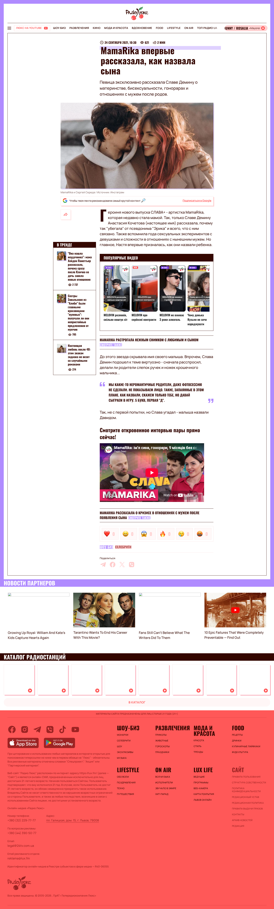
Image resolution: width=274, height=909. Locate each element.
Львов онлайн (203, 799)
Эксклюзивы (125, 752)
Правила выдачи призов (247, 808)
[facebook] (112, 564)
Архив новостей (242, 820)
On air (188, 28)
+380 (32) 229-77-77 (21, 820)
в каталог (137, 702)
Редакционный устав (245, 797)
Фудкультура (240, 752)
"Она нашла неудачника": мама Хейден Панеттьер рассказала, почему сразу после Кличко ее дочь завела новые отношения (80, 266)
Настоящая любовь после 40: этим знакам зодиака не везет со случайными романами (79, 355)
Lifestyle (174, 28)
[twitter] (122, 564)
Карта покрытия (204, 794)
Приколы (160, 734)
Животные (161, 740)
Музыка (122, 758)
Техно (121, 788)
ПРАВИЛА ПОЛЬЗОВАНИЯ (246, 776)
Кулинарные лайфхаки (246, 746)
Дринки (236, 740)
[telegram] (103, 564)
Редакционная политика (248, 802)
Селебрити (123, 547)
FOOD (159, 28)
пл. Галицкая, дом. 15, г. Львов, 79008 (72, 820)
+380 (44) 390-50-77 (21, 833)
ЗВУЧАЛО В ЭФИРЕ (165, 788)
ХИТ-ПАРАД (161, 794)
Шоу (119, 746)
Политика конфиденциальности (246, 790)
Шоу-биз (59, 28)
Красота (199, 740)
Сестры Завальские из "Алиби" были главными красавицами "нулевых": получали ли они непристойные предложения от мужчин (78, 313)
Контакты (238, 814)
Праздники (162, 752)
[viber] (131, 564)
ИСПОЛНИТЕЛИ (164, 782)
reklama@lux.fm (18, 858)
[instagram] (24, 729)
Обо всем (123, 776)
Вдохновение (142, 28)
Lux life (203, 770)
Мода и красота (116, 28)
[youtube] (75, 729)
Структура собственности (249, 782)
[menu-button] (9, 28)
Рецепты (237, 734)
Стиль (197, 746)
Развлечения (79, 28)
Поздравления (126, 782)
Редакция (238, 826)
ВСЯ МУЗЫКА (162, 776)
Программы (201, 782)
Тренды (198, 752)
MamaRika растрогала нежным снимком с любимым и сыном (149, 340)
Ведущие (199, 776)
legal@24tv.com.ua (20, 846)
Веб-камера (201, 788)
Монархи (122, 734)
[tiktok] (62, 729)
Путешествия (125, 794)
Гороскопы (162, 746)
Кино (96, 28)
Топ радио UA (207, 28)
